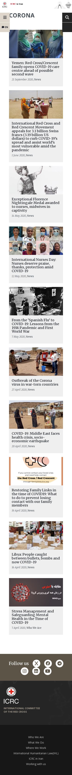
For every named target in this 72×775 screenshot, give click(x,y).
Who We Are (36, 737)
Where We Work (36, 748)
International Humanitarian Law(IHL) (36, 753)
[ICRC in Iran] (36, 4)
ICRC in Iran (36, 758)
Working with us (36, 764)
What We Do (36, 742)
